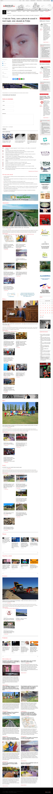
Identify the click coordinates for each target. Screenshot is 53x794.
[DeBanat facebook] (51, 1)
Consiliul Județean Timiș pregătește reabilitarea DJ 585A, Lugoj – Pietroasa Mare (18, 156)
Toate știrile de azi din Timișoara (33, 171)
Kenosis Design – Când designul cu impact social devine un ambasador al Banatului (45, 98)
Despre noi (27, 0)
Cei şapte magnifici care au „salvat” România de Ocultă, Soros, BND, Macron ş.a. (45, 51)
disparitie (3, 77)
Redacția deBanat (33, 0)
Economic (41, 11)
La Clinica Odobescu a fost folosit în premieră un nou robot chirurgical (34, 544)
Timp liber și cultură (34, 11)
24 (45, 312)
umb (17, 608)
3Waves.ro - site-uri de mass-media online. (11, 792)
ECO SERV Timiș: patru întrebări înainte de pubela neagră (15, 150)
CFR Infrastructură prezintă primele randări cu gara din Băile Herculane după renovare (9, 632)
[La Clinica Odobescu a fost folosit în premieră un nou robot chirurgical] (34, 539)
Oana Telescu (21, 23)
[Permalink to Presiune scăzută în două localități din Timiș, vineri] (7, 137)
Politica (4, 299)
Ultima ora (46, 94)
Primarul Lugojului (17, 234)
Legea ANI (12, 331)
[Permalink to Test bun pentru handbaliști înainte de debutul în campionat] (9, 437)
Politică (19, 11)
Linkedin (5, 65)
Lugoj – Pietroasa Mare (11, 234)
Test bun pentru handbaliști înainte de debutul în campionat (15, 164)
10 (45, 307)
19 (49, 310)
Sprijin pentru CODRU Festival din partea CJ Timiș (24, 566)
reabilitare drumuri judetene (23, 234)
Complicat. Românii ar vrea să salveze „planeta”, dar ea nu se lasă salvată (45, 89)
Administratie (5, 203)
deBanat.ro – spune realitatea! (9, 791)
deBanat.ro (41, 106)
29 (40, 315)
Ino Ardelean (18, 347)
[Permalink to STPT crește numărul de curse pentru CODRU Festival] (9, 506)
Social (3, 465)
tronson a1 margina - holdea (13, 608)
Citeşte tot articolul (5, 233)
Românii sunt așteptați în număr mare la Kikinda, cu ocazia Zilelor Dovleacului (18, 163)
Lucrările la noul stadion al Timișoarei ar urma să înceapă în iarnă (16, 162)
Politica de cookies (39, 0)
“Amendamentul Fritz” (7, 331)
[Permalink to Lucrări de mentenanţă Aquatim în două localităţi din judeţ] (20, 137)
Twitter (4, 61)
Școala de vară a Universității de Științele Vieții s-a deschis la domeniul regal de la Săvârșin (6, 648)
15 (40, 310)
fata (5, 77)
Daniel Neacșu (9, 427)
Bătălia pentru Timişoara (45, 21)
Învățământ (4, 638)
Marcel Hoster (6, 249)
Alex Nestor (5, 346)
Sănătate (46, 11)
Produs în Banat (42, 94)
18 (47, 310)
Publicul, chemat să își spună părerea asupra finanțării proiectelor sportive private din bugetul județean (10, 738)
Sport (24, 11)
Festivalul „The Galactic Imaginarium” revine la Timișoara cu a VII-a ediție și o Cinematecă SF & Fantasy (27, 15)
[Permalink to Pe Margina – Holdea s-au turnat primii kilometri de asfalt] (21, 612)
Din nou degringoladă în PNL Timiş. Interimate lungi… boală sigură (46, 48)
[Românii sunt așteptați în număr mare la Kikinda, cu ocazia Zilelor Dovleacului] (16, 561)
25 (47, 312)
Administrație (13, 11)
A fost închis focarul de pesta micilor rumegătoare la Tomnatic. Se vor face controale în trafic (9, 528)
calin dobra (6, 234)
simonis (33, 234)
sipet (7, 77)
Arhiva (23, 0)
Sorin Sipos (14, 331)
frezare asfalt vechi (7, 608)
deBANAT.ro (48, 792)
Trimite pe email (6, 67)
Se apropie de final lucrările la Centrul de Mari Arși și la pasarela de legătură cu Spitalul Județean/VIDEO (24, 545)
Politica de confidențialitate (46, 0)
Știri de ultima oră (6, 659)
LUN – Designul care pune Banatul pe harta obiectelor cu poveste (46, 128)
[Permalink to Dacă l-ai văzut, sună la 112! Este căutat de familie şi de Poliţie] (32, 137)
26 (49, 312)
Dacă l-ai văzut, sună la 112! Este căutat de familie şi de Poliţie (32, 142)
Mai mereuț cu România (45, 64)
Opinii (28, 11)
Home (20, 0)
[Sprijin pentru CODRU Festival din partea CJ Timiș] (25, 561)
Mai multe (8, 13)
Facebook (5, 63)
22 (40, 312)
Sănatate (4, 534)
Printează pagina (6, 69)
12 (49, 307)
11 (47, 307)
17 (45, 310)
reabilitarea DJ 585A (29, 234)
